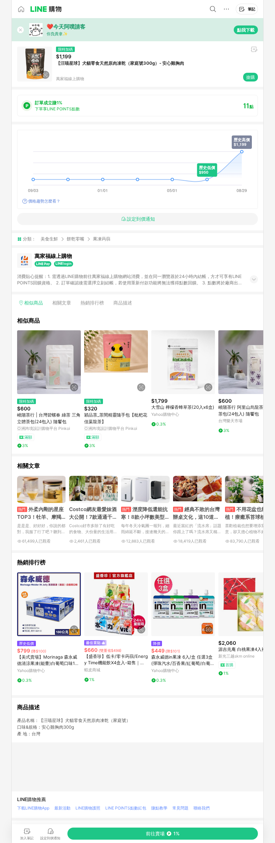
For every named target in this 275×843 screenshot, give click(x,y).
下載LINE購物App (33, 807)
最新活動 (62, 807)
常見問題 (180, 807)
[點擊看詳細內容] (49, 362)
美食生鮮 (49, 238)
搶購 (250, 77)
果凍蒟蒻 (101, 238)
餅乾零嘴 (75, 238)
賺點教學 (159, 807)
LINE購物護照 (87, 807)
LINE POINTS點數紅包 (125, 807)
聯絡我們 (202, 807)
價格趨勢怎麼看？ (44, 201)
